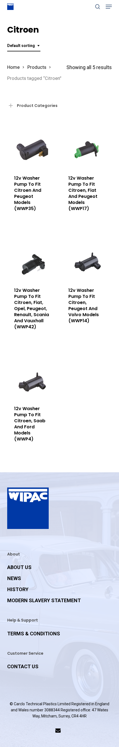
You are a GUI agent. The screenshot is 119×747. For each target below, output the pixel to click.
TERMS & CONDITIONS (33, 633)
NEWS (14, 578)
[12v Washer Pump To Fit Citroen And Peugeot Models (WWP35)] (32, 143)
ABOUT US (19, 567)
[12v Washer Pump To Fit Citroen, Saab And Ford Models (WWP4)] (32, 374)
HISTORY (18, 589)
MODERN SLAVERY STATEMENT (44, 600)
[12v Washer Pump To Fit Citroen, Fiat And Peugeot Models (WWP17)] (86, 143)
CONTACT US (22, 666)
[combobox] (23, 46)
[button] (109, 6)
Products (36, 67)
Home (13, 67)
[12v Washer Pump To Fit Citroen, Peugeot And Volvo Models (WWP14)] (86, 255)
